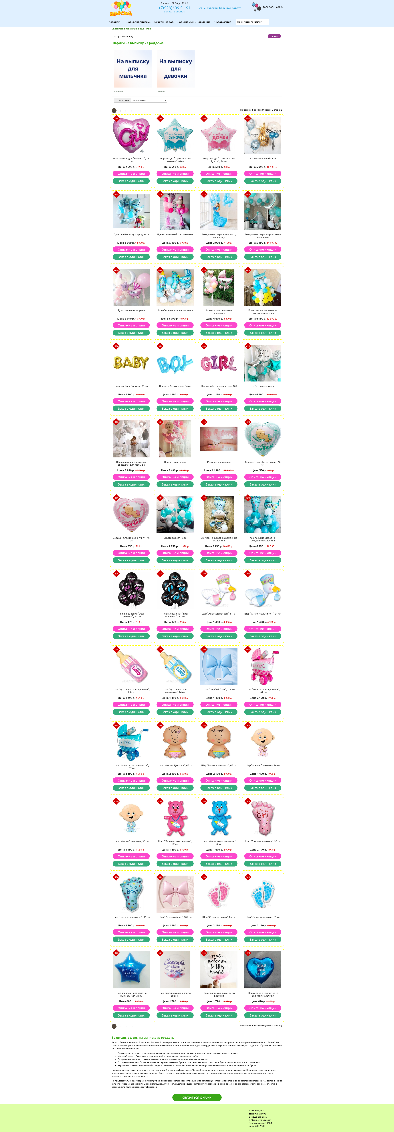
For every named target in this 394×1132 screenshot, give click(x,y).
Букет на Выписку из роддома (131, 234)
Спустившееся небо (175, 537)
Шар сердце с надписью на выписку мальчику (262, 994)
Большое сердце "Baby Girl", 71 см (131, 160)
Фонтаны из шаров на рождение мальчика (262, 539)
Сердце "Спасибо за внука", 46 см (263, 463)
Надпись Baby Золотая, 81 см (131, 385)
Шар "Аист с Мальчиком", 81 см (262, 613)
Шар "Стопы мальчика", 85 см (263, 916)
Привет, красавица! (175, 461)
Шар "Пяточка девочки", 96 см (263, 841)
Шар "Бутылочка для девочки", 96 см (131, 691)
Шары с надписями (138, 21)
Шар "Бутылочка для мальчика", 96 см (175, 691)
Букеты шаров (163, 21)
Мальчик (118, 91)
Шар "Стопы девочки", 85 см (218, 916)
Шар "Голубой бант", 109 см (219, 689)
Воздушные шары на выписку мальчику (219, 235)
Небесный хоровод (263, 385)
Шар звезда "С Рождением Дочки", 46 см (219, 160)
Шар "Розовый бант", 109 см (175, 916)
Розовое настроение (219, 461)
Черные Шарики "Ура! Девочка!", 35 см (131, 615)
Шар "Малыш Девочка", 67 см (175, 765)
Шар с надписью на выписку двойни (175, 994)
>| (132, 110)
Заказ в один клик (131, 181)
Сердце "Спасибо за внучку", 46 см (131, 539)
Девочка (161, 91)
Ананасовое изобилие (263, 158)
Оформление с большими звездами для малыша (131, 463)
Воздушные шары (258, 1116)
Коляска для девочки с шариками (218, 311)
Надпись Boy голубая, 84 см (175, 385)
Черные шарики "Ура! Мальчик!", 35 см (175, 615)
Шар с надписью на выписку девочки (219, 994)
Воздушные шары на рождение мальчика (263, 235)
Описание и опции (131, 173)
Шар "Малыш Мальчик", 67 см (219, 765)
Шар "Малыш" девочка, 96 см (263, 765)
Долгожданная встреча (131, 310)
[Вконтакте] (111, 1111)
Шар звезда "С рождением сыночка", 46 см (175, 160)
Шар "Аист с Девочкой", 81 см (219, 613)
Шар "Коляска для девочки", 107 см (263, 691)
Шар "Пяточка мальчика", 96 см (131, 916)
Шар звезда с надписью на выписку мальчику (131, 994)
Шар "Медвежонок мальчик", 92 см (219, 842)
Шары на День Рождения (193, 21)
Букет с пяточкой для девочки (175, 234)
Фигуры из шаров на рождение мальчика (219, 539)
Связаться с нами (197, 1097)
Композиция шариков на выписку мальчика (262, 311)
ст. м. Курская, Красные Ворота (220, 8)
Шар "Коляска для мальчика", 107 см (131, 766)
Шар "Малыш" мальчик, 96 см (131, 841)
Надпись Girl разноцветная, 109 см (219, 387)
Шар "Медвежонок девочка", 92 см (175, 842)
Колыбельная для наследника (175, 310)
